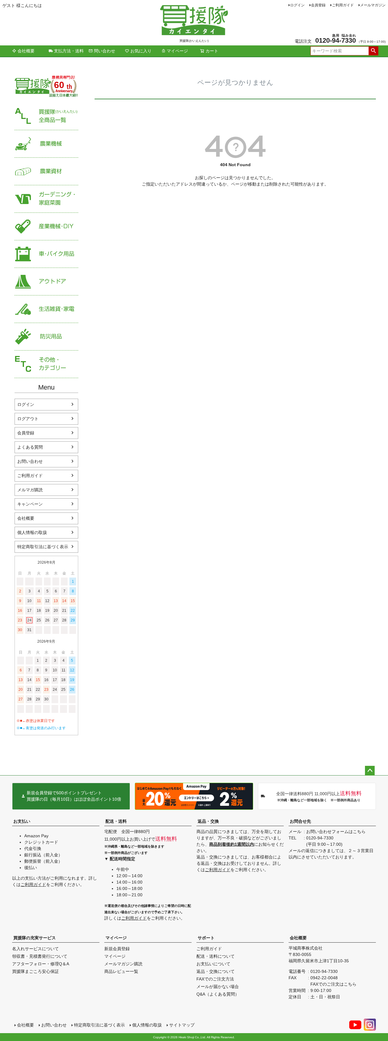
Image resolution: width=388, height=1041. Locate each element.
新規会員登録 (117, 948)
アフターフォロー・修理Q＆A (40, 963)
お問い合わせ (30, 461)
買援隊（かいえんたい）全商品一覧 (46, 116)
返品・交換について (215, 971)
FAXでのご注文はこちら (333, 984)
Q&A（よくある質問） (217, 994)
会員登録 (318, 5)
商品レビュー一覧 (121, 971)
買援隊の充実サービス (34, 937)
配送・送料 (116, 821)
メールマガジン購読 (123, 963)
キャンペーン (30, 504)
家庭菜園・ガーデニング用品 (46, 199)
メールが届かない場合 (217, 986)
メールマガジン (373, 5)
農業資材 (46, 171)
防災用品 (46, 337)
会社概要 (26, 50)
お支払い (21, 821)
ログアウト (27, 418)
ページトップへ (370, 771)
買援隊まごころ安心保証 (35, 971)
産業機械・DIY (46, 226)
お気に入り (141, 50)
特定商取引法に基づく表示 (42, 546)
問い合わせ (104, 50)
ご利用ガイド (343, 5)
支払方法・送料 (69, 50)
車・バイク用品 (46, 254)
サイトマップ (182, 1025)
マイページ (177, 50)
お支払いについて (213, 963)
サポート (206, 937)
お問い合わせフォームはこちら (336, 831)
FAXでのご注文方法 (215, 979)
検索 (373, 51)
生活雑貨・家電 (46, 309)
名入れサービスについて (35, 948)
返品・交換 (208, 821)
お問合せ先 (300, 821)
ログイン (297, 5)
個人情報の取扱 (32, 532)
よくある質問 (30, 447)
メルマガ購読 (30, 489)
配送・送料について (215, 956)
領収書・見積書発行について (39, 956)
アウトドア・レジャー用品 (46, 281)
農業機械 (46, 144)
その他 (46, 364)
